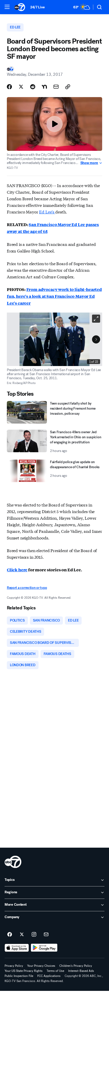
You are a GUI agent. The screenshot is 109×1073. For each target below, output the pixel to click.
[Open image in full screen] (96, 319)
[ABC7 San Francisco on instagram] (34, 935)
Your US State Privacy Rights (24, 970)
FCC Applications (49, 975)
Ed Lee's (47, 211)
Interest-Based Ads (81, 970)
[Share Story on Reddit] (32, 86)
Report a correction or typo (27, 587)
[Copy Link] (67, 86)
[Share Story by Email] (56, 86)
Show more (89, 163)
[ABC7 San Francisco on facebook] (10, 935)
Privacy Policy (14, 965)
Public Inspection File (19, 975)
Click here (17, 570)
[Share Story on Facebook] (9, 86)
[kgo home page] (13, 862)
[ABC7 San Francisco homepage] (19, 7)
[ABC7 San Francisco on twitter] (22, 935)
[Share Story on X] (21, 86)
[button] (7, 7)
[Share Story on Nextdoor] (44, 86)
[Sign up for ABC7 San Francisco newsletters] (46, 935)
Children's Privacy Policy (75, 965)
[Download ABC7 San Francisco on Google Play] (44, 948)
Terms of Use (55, 970)
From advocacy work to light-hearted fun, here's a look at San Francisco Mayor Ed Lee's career (54, 296)
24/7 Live (37, 7)
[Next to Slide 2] (96, 339)
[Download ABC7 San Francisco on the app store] (17, 948)
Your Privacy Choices (41, 965)
